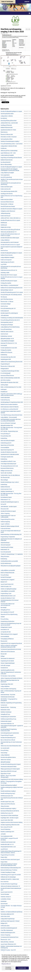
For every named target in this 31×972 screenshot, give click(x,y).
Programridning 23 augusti (7, 735)
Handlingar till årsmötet (6, 125)
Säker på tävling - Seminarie (7, 941)
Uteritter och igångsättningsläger (8, 588)
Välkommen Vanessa (6, 759)
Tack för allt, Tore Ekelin (6, 473)
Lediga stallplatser (5, 240)
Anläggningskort (5, 368)
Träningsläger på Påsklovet (7, 638)
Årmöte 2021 (4, 653)
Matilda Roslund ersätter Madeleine (9, 404)
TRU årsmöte (4, 297)
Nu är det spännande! (6, 551)
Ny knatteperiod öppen (6, 497)
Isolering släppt (4, 384)
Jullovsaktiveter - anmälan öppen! (9, 506)
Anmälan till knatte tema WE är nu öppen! (10, 220)
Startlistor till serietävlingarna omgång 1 (10, 141)
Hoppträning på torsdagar (7, 547)
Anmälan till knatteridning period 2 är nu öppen (12, 292)
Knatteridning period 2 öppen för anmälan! (11, 874)
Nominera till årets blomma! (7, 201)
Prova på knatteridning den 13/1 (8, 308)
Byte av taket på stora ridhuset (8, 740)
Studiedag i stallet (5, 272)
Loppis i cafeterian (5, 524)
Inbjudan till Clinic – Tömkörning (8, 707)
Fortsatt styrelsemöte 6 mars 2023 (9, 347)
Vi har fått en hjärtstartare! (7, 930)
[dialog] (15, 962)
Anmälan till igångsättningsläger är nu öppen (11, 111)
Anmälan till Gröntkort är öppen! (8, 511)
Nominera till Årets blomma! (7, 375)
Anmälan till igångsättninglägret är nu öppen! (11, 166)
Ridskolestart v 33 (5, 549)
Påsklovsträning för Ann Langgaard (9, 634)
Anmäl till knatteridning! (6, 177)
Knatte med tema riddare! (7, 199)
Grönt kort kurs (4, 250)
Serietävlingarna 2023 (6, 359)
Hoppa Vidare (4, 861)
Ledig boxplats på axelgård (7, 155)
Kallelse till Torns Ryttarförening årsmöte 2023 (11, 361)
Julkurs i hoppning (5, 513)
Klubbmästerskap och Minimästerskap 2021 (11, 534)
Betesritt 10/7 (4, 582)
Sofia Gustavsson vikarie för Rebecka (10, 406)
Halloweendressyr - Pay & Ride (8, 694)
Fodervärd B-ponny (5, 399)
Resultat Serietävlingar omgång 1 (8, 808)
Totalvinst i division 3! (6, 896)
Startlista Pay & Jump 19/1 (7, 813)
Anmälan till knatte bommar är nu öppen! (10, 244)
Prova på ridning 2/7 (5, 433)
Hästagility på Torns (5, 609)
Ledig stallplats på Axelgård (7, 340)
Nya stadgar (3, 607)
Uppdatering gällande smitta (7, 670)
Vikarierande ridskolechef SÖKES (8, 766)
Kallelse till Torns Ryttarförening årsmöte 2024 (11, 287)
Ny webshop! (4, 118)
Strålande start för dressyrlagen (8, 877)
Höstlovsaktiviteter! (5, 397)
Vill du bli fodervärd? (5, 545)
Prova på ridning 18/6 (6, 436)
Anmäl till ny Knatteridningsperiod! (9, 928)
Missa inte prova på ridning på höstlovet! (10, 229)
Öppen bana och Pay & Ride (7, 445)
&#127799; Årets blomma (7, 299)
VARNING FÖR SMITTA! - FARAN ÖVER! (10, 879)
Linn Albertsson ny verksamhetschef (9, 409)
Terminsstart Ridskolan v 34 (7, 723)
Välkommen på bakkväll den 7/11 (9, 231)
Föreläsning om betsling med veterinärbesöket (12, 317)
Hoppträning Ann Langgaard (7, 579)
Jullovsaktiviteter (5, 315)
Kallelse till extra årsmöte (6, 159)
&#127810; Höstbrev (5, 380)
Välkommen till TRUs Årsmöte (8, 803)
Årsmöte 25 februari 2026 (7, 134)
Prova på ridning (4, 619)
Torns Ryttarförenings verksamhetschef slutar (11, 415)
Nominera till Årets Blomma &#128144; (10, 810)
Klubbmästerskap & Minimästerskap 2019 (11, 867)
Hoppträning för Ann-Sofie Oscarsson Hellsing (12, 779)
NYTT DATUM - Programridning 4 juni (9, 431)
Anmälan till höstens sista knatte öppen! (10, 859)
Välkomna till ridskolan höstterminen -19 (10, 886)
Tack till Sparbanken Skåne (7, 113)
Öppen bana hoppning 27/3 (7, 449)
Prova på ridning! (5, 575)
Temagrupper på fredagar (7, 324)
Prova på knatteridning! (6, 329)
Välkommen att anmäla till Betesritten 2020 (11, 745)
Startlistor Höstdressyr (6, 712)
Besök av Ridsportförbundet (7, 572)
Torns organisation (5, 175)
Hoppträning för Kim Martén (7, 660)
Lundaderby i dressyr (6, 899)
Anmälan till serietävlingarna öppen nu (10, 502)
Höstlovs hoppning (5, 521)
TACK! (2, 909)
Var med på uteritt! (5, 748)
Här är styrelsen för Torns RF (7, 612)
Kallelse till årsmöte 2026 (6, 127)
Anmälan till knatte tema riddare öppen (10, 237)
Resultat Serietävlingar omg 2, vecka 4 (10, 482)
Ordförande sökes (5, 925)
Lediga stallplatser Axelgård (7, 257)
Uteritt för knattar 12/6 (6, 586)
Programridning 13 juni (6, 593)
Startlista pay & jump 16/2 (7, 795)
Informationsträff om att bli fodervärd (10, 242)
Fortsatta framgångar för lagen (8, 872)
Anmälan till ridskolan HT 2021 (8, 598)
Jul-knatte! (3, 834)
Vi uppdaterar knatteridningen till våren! (10, 370)
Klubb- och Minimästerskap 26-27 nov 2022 (11, 387)
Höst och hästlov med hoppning (8, 688)
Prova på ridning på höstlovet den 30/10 (10, 320)
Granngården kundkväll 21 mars (8, 461)
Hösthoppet (3, 389)
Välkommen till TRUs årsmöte (8, 651)
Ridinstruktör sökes (5, 709)
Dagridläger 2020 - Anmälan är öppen (9, 817)
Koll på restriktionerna (6, 563)
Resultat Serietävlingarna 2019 (8, 932)
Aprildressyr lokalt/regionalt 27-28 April (10, 921)
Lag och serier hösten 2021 (7, 584)
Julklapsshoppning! (5, 213)
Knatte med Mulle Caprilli (6, 186)
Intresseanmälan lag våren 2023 (8, 357)
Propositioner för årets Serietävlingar (9, 815)
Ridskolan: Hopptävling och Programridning (11, 702)
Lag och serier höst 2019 (6, 892)
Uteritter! (3, 616)
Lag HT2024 (3, 264)
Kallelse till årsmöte (5, 486)
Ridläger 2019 (4, 923)
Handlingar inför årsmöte (7, 193)
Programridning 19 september (8, 536)
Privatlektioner (4, 391)
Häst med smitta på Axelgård (8, 440)
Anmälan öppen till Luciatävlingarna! (9, 313)
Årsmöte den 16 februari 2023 (8, 366)
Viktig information (5, 556)
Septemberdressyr (5, 542)
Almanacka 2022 (5, 508)
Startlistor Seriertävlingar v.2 (7, 491)
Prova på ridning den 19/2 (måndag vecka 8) (11, 294)
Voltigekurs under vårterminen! (8, 211)
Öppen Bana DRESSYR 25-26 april (9, 771)
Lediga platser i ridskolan (7, 116)
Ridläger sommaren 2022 (7, 470)
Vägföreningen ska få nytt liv (7, 262)
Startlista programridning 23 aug (8, 719)
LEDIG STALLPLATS (5, 916)
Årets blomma (4, 132)
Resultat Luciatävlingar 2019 (7, 831)
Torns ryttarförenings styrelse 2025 (9, 191)
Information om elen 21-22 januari (9, 136)
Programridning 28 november (7, 519)
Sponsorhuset (4, 903)
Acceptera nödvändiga (8, 968)
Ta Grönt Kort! (4, 705)
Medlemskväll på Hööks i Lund (8, 595)
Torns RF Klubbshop (5, 829)
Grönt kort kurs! (4, 334)
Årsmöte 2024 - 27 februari (7, 301)
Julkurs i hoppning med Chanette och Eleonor (11, 678)
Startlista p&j (4, 222)
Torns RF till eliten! (5, 894)
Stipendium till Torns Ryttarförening (9, 614)
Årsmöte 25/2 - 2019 (5, 939)
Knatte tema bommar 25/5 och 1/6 (9, 270)
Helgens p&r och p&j (6, 227)
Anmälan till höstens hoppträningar (9, 883)
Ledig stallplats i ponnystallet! (8, 570)
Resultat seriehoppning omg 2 (8, 793)
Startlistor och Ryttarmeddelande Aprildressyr (11, 911)
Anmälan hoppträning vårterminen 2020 (10, 824)
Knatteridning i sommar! (6, 336)
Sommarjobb (4, 345)
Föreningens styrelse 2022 (7, 456)
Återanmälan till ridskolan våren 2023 (9, 382)
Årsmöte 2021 (4, 641)
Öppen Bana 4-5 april (6, 773)
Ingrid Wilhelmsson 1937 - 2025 (8, 153)
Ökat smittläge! (4, 479)
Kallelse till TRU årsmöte (6, 352)
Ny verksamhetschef (5, 162)
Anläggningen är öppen (6, 627)
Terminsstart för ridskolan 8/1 (8, 658)
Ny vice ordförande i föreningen (8, 423)
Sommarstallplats (5, 447)
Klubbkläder (3, 901)
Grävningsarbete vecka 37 (7, 322)
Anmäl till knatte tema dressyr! (8, 206)
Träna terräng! (4, 752)
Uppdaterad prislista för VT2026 (8, 129)
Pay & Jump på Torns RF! (6, 827)
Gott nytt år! (3, 504)
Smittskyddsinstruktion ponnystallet (9, 561)
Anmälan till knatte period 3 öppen (9, 280)
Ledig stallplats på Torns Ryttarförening (10, 327)
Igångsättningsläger (5, 762)
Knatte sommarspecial (6, 259)
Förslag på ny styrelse (6, 283)
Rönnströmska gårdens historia (8, 757)
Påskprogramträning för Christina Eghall (10, 768)
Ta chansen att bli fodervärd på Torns (9, 937)
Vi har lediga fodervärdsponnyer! (8, 463)
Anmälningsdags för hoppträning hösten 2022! (12, 402)
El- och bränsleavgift (5, 373)
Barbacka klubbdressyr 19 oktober (9, 870)
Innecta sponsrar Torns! (6, 489)
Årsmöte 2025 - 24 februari (7, 204)
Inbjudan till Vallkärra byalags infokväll (10, 526)
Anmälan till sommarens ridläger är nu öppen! (11, 208)
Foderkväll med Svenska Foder (8, 842)
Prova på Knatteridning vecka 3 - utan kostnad (11, 143)
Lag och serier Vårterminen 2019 (8, 944)
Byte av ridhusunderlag (6, 164)
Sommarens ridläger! (6, 303)
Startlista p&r (4, 225)
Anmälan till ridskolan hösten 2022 (9, 452)
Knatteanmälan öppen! (6, 721)
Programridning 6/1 (5, 364)
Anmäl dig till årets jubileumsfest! (9, 120)
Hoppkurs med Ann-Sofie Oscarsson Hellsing (11, 822)
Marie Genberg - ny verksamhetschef (9, 285)
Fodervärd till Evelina (5, 528)
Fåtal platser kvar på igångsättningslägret (10, 565)
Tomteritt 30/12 (4, 667)
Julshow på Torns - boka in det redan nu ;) (11, 218)
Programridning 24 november (7, 855)
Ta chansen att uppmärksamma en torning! (11, 649)
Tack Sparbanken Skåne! (6, 139)
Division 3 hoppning (5, 935)
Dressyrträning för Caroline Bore (8, 716)
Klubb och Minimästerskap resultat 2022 (10, 377)
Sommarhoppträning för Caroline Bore (10, 733)
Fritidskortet (3, 148)
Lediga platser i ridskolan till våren (9, 146)
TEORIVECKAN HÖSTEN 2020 (7, 697)
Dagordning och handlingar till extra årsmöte (11, 157)
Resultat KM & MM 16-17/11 (7, 844)
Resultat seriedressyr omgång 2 (8, 791)
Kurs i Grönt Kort (4, 881)
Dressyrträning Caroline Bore (7, 621)
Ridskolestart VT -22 (5, 499)
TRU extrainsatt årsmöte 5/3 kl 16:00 (9, 466)
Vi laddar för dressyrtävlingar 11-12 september (12, 554)
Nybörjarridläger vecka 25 (7, 290)
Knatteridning (4, 354)
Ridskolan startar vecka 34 (7, 331)
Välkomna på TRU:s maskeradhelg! (9, 150)
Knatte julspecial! (5, 310)
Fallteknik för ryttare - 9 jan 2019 (8, 950)
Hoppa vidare (4, 857)
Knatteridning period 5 (6, 442)
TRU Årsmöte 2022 (5, 477)
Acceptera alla (22, 968)
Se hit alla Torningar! (5, 665)
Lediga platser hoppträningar (8, 918)
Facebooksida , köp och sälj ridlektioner (10, 475)
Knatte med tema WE (6, 189)
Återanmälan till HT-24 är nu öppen (9, 274)
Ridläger (3, 656)
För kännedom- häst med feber (8, 676)
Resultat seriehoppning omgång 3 (9, 785)
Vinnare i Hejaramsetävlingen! (8, 663)
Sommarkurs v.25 (5, 629)
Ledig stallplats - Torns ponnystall (9, 417)
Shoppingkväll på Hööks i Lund (8, 846)
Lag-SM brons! (4, 849)
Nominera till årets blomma (7, 468)
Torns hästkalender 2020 (6, 836)
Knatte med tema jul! (5, 215)
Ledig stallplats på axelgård (7, 172)
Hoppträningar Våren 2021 (7, 684)
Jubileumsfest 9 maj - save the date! (9, 123)
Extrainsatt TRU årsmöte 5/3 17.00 (9, 343)
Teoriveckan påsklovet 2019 (7, 914)
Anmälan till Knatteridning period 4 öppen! (11, 764)
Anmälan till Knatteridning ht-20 (8, 737)
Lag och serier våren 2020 (7, 820)
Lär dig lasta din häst (6, 631)
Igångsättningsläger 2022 (7, 425)
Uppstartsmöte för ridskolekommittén (10, 454)
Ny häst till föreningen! (6, 577)
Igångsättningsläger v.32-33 (7, 338)
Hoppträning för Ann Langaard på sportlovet (11, 643)
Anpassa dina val (6, 963)
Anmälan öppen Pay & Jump (7, 801)
